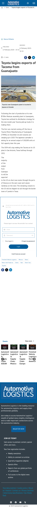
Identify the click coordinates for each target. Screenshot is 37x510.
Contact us (16, 490)
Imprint (8, 490)
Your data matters (9, 488)
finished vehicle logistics (9, 259)
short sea (28, 262)
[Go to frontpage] (13, 3)
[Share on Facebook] (25, 57)
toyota (4, 265)
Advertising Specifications (13, 493)
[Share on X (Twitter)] (29, 57)
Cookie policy (22, 488)
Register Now (18, 429)
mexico (21, 259)
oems (17, 262)
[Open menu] (3, 3)
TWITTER (25, 502)
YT (20, 502)
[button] (2, 359)
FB (16, 502)
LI (11, 502)
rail (22, 262)
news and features (7, 262)
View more (28, 341)
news (26, 259)
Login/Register (28, 3)
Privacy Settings (28, 490)
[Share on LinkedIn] (33, 57)
